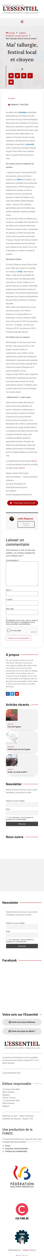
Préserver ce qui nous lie (17, 36)
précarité (30, 144)
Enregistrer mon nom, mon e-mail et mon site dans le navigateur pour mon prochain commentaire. (22, 622)
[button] (11, 75)
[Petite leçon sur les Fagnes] (12, 737)
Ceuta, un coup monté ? (17, 772)
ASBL (20, 272)
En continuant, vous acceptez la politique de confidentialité (19, 818)
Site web (10, 609)
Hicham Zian (28, 1250)
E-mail (9, 599)
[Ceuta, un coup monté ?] (12, 760)
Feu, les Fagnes (14, 727)
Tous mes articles (26, 524)
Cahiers (22, 33)
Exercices (11, 746)
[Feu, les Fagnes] (12, 715)
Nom (9, 590)
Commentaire (12, 560)
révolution (22, 112)
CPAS (19, 179)
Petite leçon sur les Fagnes (19, 749)
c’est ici (34, 461)
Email (8, 809)
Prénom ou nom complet (15, 801)
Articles (10, 724)
